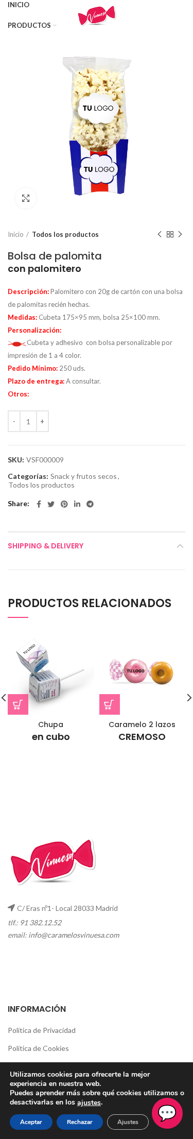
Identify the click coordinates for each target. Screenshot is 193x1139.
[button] (109, 704)
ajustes (89, 1103)
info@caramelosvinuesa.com (73, 934)
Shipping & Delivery (45, 546)
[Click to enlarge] (25, 198)
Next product (180, 234)
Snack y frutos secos (83, 476)
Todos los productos (65, 234)
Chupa (51, 731)
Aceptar (31, 1122)
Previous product (159, 234)
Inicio (16, 234)
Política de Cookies (38, 1048)
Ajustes (127, 1122)
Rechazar (80, 1122)
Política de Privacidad (42, 1030)
